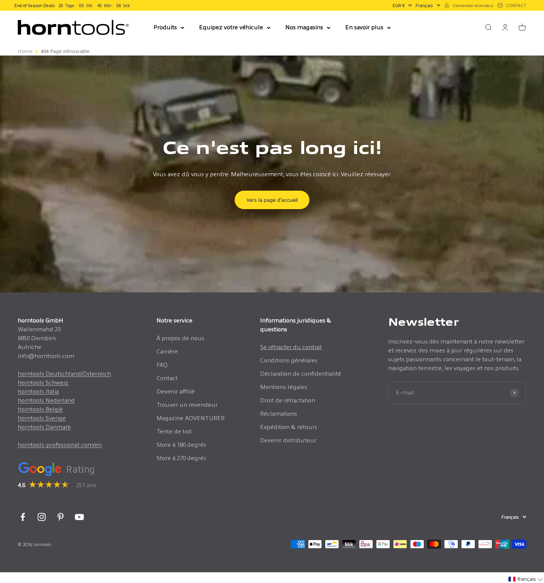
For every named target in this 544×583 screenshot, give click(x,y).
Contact (167, 378)
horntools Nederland (46, 400)
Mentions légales (283, 387)
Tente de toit (174, 431)
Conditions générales (289, 360)
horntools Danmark (44, 427)
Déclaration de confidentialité (300, 374)
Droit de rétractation (287, 400)
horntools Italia (38, 391)
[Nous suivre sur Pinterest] (61, 517)
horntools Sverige (42, 418)
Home (25, 51)
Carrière (167, 351)
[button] (526, 579)
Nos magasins (304, 27)
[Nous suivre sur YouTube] (79, 517)
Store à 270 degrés (181, 458)
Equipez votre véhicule (231, 27)
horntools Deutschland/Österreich (64, 374)
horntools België (40, 409)
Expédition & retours (288, 427)
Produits (165, 27)
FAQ (162, 365)
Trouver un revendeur (187, 405)
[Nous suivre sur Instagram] (42, 517)
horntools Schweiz (43, 382)
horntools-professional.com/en (60, 445)
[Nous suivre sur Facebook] (23, 517)
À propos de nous (180, 338)
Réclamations (278, 414)
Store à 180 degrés (181, 445)
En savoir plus (364, 27)
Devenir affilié (176, 391)
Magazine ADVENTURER (191, 418)
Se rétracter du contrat (291, 347)
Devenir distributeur (288, 440)
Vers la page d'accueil (272, 200)
